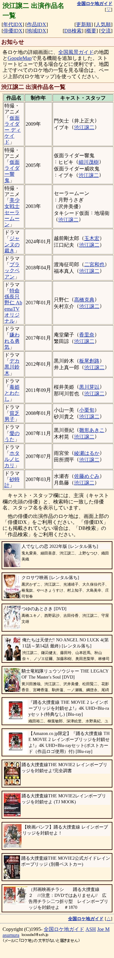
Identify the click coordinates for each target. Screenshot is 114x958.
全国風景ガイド (76, 52)
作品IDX (36, 24)
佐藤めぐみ (86, 476)
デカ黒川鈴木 (12, 367)
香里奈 (86, 334)
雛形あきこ (91, 430)
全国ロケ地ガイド (64, 929)
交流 (106, 30)
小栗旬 (86, 410)
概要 (91, 30)
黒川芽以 (89, 387)
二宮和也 (94, 264)
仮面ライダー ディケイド (12, 130)
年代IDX (12, 24)
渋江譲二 (84, 127)
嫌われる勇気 (12, 340)
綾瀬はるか (86, 453)
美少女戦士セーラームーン (12, 212)
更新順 (83, 24)
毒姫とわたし (12, 393)
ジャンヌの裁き (12, 244)
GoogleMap (20, 58)
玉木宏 (91, 238)
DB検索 (73, 30)
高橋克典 (84, 299)
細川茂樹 (89, 162)
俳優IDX (12, 30)
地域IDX (36, 30)
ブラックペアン (12, 270)
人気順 (103, 24)
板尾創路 (89, 361)
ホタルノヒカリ (12, 459)
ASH (91, 929)
